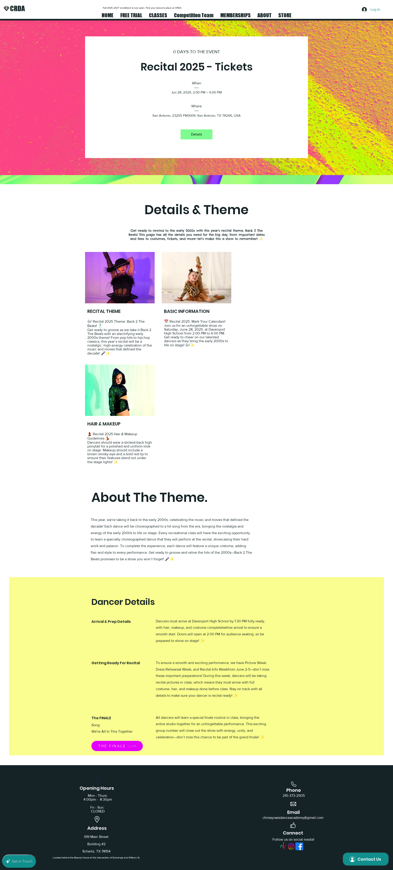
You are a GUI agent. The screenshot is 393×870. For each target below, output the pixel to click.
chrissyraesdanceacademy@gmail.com (292, 818)
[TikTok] (283, 846)
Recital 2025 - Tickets (197, 67)
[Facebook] (299, 846)
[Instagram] (291, 846)
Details (196, 134)
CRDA (17, 8)
